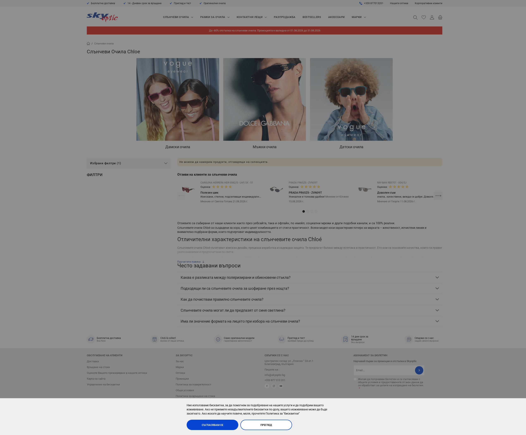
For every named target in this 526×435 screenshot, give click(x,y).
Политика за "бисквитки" (282, 413)
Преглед (266, 425)
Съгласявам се (212, 425)
